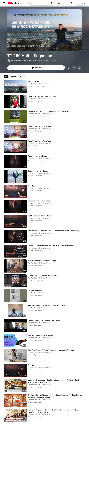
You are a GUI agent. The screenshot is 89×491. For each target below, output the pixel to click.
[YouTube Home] (13, 3)
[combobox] (38, 3)
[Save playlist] (68, 67)
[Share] (74, 67)
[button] (44, 30)
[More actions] (79, 67)
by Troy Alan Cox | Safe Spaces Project (23, 61)
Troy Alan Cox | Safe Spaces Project (39, 84)
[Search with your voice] (58, 3)
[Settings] (71, 3)
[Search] (51, 3)
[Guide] (4, 3)
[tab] (6, 76)
